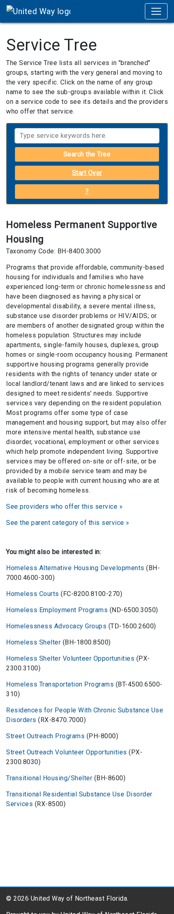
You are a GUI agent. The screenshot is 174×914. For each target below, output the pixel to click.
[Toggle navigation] (156, 11)
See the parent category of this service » (67, 522)
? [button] (87, 191)
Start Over (87, 173)
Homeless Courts (32, 594)
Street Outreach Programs (45, 736)
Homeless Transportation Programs (60, 684)
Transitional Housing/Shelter (49, 778)
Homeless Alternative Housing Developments (75, 568)
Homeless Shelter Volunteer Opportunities (70, 658)
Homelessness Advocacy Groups (56, 626)
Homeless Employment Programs (57, 610)
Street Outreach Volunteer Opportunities (66, 752)
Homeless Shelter (33, 642)
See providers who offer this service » (64, 506)
